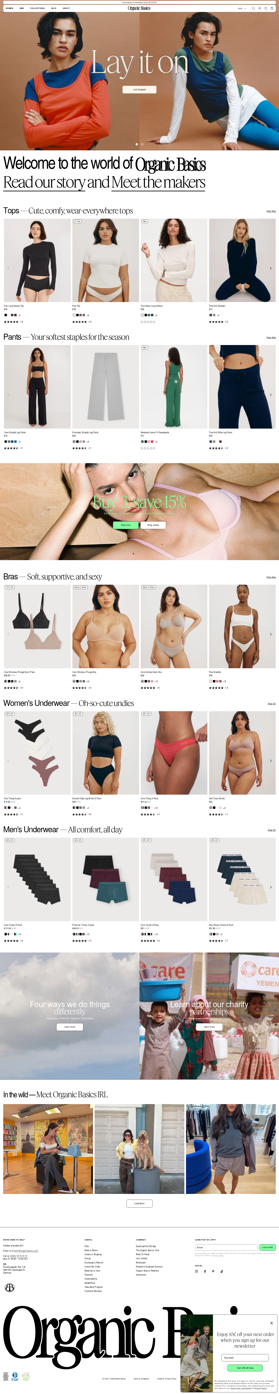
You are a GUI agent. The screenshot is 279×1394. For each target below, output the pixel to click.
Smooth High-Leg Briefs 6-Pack (86, 798)
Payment (89, 1274)
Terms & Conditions (141, 1378)
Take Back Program (94, 1286)
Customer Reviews (93, 1291)
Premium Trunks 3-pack (83, 925)
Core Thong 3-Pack (149, 798)
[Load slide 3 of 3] (142, 144)
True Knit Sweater (217, 305)
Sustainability (91, 1278)
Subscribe (267, 1247)
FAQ (87, 1246)
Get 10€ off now (245, 1368)
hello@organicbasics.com (26, 1250)
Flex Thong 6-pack (12, 798)
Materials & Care (92, 1270)
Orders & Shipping (93, 1254)
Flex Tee (76, 305)
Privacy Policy (217, 1255)
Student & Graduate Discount (149, 1266)
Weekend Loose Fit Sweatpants (155, 432)
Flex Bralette (215, 672)
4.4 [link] (158, 814)
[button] (253, 8)
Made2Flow (90, 1282)
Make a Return (91, 1250)
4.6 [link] (226, 448)
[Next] (270, 268)
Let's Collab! (141, 1258)
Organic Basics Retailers (147, 1270)
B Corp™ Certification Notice (114, 1379)
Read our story (44, 181)
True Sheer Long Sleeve (152, 305)
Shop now (139, 97)
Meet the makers (158, 181)
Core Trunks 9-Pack (13, 925)
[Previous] (8, 268)
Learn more (69, 1026)
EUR (240, 8)
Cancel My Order (92, 1266)
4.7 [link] (21, 448)
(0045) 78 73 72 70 (18, 1255)
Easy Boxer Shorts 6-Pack (221, 925)
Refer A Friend (142, 1254)
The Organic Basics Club (147, 1250)
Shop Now (271, 211)
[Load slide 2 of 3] (137, 144)
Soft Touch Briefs (217, 798)
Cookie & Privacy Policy (166, 1378)
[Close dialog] (274, 1318)
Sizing (87, 1258)
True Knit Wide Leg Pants (220, 432)
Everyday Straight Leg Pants (85, 432)
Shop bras (126, 525)
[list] (139, 273)
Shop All (272, 703)
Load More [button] (139, 1203)
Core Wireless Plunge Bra (84, 672)
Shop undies (153, 525)
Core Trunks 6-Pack (150, 925)
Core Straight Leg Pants (15, 432)
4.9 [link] (90, 940)
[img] (5, 322)
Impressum (141, 1274)
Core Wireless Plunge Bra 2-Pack (19, 672)
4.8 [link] (21, 321)
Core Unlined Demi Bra (151, 672)
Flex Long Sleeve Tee (14, 305)
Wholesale (140, 1262)
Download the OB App (146, 1246)
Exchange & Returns (94, 1262)
